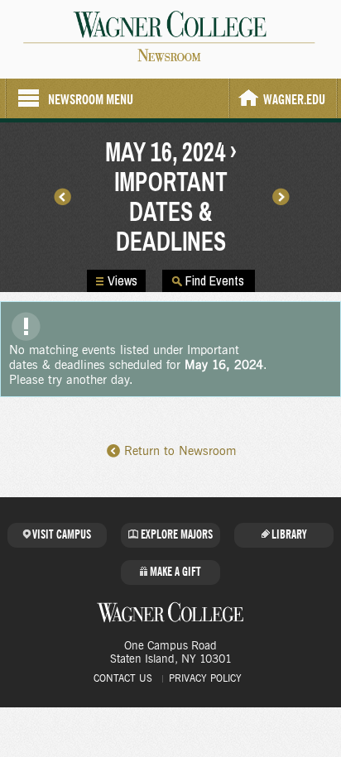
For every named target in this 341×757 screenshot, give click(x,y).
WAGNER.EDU (294, 99)
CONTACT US (123, 678)
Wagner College (170, 612)
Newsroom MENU (90, 99)
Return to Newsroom (180, 451)
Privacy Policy (205, 678)
